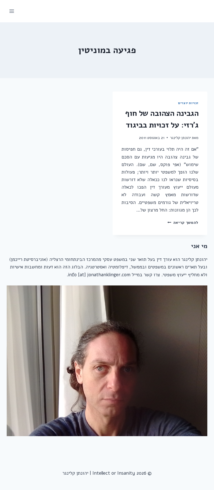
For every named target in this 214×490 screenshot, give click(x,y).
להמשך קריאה (182, 222)
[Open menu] (12, 11)
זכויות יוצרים (188, 103)
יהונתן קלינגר (180, 137)
